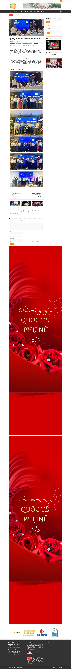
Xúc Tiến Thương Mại (28, 11)
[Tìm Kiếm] (61, 1)
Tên (11, 231)
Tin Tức (21, 11)
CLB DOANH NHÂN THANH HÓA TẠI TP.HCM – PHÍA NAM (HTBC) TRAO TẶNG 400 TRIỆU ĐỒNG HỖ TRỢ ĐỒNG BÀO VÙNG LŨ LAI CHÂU (35, 660)
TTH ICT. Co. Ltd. (59, 667)
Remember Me (54, 32)
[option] (17, 632)
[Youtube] (54, 1)
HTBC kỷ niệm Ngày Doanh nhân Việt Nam (16, 193)
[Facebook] (53, 1)
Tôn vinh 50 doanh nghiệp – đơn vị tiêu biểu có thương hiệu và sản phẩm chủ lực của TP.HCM (26, 208)
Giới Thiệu (15, 11)
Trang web (12, 238)
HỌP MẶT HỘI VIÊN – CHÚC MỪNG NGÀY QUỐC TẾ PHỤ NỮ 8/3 (36, 208)
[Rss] (52, 1)
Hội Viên (36, 11)
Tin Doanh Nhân (17, 17)
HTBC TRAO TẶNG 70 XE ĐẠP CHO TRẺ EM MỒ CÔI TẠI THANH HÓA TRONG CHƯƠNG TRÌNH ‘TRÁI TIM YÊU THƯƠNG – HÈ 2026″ (15, 209)
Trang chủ (10, 11)
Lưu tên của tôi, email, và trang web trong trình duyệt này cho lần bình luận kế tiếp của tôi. (26, 241)
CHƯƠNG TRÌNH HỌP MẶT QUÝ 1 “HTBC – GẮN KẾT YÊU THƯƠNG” (26, 14)
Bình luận (11, 222)
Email (11, 235)
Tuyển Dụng (43, 11)
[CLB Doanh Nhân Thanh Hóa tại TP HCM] (13, 5)
